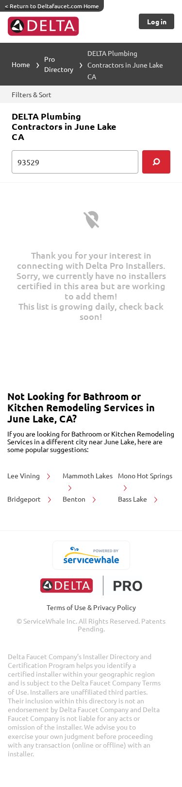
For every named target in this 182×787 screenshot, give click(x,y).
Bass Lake (133, 498)
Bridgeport (24, 498)
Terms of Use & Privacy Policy (91, 607)
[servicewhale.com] (91, 555)
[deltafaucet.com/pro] (91, 585)
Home (21, 64)
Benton (75, 498)
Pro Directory (58, 63)
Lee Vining (24, 475)
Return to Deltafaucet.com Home (52, 6)
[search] (156, 162)
